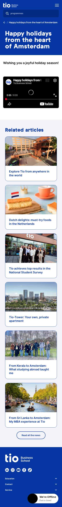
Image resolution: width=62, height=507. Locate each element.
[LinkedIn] (7, 470)
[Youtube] (18, 470)
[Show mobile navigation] (57, 5)
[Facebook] (24, 470)
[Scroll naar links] (4, 22)
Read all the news (31, 435)
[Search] (7, 13)
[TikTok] (30, 470)
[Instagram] (13, 470)
